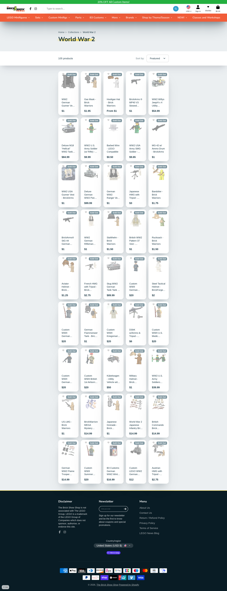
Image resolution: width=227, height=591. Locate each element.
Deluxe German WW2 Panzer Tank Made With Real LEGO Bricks (91, 185)
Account (198, 8)
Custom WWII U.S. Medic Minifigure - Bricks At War (158, 323)
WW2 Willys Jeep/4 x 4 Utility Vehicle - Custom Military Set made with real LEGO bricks (158, 93)
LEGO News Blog (149, 533)
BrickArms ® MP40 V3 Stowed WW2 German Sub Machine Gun (136, 93)
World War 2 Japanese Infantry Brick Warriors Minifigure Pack (136, 416)
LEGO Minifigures (17, 17)
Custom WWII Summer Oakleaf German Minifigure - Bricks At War (91, 462)
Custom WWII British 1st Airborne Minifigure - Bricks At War (91, 370)
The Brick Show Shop (107, 585)
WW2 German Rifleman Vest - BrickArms (91, 231)
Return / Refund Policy (152, 518)
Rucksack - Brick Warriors (158, 231)
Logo (16, 9)
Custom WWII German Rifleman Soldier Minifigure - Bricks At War (68, 323)
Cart (218, 8)
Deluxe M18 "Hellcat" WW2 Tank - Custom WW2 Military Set (68, 139)
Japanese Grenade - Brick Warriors (113, 416)
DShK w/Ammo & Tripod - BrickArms (136, 323)
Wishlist (208, 8)
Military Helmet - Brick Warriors (136, 370)
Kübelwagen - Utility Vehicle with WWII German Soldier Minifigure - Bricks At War (113, 370)
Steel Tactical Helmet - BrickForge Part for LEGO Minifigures (158, 277)
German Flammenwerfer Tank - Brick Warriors (91, 323)
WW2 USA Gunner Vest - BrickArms (68, 185)
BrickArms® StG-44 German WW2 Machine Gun (68, 231)
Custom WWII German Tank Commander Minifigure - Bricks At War (136, 277)
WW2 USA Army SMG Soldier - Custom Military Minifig (136, 139)
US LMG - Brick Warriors (68, 416)
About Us (144, 507)
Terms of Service (148, 528)
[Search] (175, 8)
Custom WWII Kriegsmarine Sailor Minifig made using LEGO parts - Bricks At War (113, 323)
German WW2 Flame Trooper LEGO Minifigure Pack (68, 462)
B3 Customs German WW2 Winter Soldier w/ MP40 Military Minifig (113, 462)
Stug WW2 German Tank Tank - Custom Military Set (113, 277)
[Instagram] (35, 8)
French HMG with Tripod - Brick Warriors (91, 277)
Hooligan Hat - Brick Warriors (113, 93)
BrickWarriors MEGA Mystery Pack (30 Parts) (91, 416)
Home (61, 32)
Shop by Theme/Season (155, 17)
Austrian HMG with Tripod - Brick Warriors (158, 462)
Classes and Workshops (206, 17)
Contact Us (145, 513)
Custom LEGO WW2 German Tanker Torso (136, 462)
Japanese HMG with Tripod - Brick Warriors (136, 185)
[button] (63, 75)
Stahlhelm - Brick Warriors (113, 231)
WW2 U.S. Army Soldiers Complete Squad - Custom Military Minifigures (158, 370)
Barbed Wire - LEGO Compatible (113, 139)
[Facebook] (30, 8)
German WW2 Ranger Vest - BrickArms (113, 185)
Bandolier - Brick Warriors (158, 185)
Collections (73, 32)
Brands (130, 17)
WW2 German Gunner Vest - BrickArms (68, 93)
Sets (37, 17)
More (115, 17)
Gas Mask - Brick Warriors (91, 93)
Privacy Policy (147, 523)
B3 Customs (97, 17)
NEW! (181, 17)
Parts (78, 17)
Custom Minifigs (58, 17)
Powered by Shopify (129, 585)
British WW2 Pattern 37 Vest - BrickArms (136, 231)
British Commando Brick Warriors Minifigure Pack (158, 416)
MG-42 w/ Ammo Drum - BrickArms (158, 139)
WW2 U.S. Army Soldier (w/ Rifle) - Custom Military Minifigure (91, 139)
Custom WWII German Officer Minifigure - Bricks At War (68, 370)
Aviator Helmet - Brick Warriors (68, 277)
